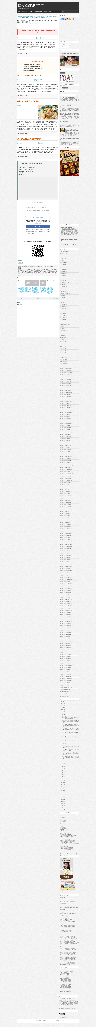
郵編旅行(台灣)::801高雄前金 (65, 610)
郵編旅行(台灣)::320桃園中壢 (65, 443)
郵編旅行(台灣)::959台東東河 (65, 669)
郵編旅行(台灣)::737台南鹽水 (65, 608)
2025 (62, 703)
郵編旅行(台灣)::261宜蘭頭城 (65, 418)
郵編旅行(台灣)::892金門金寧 (65, 652)
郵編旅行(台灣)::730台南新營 (65, 601)
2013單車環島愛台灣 (64, 251)
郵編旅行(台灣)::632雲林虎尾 (65, 564)
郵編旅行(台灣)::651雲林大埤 (65, 575)
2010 (62, 797)
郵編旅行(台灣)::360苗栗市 (65, 460)
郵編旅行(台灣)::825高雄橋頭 (65, 632)
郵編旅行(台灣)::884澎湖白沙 (65, 643)
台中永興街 (62, 308)
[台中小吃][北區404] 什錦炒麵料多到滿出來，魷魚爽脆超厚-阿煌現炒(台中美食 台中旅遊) (43, 290)
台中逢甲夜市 (62, 333)
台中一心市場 (62, 264)
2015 (62, 788)
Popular (62, 94)
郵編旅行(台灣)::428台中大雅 (65, 500)
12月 (63, 714)
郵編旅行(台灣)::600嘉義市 (65, 548)
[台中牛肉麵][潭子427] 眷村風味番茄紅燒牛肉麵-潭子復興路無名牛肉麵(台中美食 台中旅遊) (70, 721)
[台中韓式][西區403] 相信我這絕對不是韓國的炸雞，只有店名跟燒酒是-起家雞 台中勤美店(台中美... (70, 746)
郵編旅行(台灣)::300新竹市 (65, 436)
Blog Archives (72, 94)
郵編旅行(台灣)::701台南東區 (65, 579)
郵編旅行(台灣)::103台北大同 (65, 368)
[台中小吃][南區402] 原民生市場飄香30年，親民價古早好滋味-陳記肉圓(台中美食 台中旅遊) (37, 21)
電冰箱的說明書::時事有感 (64, 691)
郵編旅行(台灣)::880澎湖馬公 (65, 638)
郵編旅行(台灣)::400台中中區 (65, 465)
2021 (62, 711)
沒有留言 (35, 23)
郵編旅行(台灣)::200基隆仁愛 (65, 390)
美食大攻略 (62, 352)
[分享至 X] (21, 263)
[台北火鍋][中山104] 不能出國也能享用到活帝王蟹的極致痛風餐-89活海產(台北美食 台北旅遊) (70, 729)
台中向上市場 (62, 277)
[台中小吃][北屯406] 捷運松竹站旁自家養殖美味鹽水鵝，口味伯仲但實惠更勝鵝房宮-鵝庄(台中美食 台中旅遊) (35, 290)
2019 (62, 780)
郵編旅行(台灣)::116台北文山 (65, 388)
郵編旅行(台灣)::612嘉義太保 (65, 555)
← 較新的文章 (19, 298)
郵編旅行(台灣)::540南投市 (65, 535)
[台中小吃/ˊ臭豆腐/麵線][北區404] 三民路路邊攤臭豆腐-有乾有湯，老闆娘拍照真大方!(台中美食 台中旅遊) (21, 290)
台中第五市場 (62, 319)
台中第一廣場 (62, 313)
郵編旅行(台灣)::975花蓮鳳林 (65, 682)
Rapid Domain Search (63, 1023)
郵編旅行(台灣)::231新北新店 (65, 396)
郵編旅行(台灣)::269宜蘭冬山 (65, 432)
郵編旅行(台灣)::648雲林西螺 (65, 570)
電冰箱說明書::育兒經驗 (64, 696)
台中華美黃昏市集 (63, 330)
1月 (63, 778)
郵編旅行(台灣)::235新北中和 (65, 401)
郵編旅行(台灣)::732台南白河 (65, 603)
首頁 (38, 298)
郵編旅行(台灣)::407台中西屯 (65, 478)
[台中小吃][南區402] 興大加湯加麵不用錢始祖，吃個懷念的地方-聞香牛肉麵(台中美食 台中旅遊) (70, 742)
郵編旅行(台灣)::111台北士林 (65, 381)
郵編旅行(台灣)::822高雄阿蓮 (65, 627)
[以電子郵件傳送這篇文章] (18, 263)
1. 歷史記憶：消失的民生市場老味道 (32, 64)
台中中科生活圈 (63, 269)
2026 (62, 701)
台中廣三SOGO (62, 286)
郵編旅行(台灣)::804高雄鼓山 (65, 616)
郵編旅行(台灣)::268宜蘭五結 (65, 429)
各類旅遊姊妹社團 (47, 11)
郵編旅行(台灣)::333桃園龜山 (65, 449)
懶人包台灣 (20, 15)
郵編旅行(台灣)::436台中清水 (65, 513)
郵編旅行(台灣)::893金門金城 (65, 654)
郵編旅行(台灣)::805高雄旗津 (65, 619)
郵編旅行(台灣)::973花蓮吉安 (65, 678)
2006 (62, 805)
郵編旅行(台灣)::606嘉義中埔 (65, 553)
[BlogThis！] (20, 263)
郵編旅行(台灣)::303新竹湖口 (65, 440)
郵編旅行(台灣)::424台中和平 (65, 495)
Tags (67, 94)
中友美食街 (62, 258)
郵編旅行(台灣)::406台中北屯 (65, 476)
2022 (62, 709)
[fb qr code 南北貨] (37, 250)
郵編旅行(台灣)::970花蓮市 (65, 671)
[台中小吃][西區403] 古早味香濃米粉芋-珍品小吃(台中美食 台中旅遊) (70, 750)
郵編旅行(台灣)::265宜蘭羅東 (65, 425)
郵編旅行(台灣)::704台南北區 (65, 583)
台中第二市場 (62, 317)
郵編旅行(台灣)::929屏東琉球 (65, 658)
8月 (63, 764)
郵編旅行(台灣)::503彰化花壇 (65, 520)
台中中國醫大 (62, 266)
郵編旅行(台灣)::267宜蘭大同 (65, 427)
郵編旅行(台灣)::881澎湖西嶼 (65, 641)
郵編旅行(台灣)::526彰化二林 (65, 531)
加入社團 (37, 226)
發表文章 (63, 44)
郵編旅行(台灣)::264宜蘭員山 (65, 423)
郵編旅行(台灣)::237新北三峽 (65, 405)
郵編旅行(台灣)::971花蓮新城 (65, 674)
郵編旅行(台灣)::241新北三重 (65, 407)
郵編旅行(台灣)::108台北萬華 (65, 377)
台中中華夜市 (62, 273)
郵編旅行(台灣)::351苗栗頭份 (65, 454)
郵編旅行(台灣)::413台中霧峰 (65, 487)
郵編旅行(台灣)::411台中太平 (65, 482)
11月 (63, 716)
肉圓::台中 (38, 16)
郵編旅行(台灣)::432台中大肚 (65, 504)
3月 (63, 774)
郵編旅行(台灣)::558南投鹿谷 (65, 546)
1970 (62, 809)
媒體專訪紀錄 (62, 337)
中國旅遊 (61, 260)
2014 (62, 790)
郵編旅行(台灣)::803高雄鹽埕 (65, 614)
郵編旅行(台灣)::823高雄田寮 (65, 630)
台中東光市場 (62, 299)
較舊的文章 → (56, 298)
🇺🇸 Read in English (25, 53)
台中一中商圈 (62, 262)
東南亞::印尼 (62, 341)
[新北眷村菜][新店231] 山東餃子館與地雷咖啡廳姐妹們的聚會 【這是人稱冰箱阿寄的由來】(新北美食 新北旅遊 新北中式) (69, 114)
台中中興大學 (62, 271)
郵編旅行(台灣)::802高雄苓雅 (65, 612)
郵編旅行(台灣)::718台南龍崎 (65, 594)
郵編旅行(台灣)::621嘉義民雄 (65, 559)
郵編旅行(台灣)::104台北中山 (65, 370)
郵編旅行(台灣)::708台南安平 (65, 586)
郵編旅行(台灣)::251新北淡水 (65, 414)
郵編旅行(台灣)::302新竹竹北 (65, 438)
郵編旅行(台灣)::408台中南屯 (65, 480)
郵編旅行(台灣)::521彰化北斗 (65, 528)
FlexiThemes (35, 1023)
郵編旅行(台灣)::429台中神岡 (65, 502)
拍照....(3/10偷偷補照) (64, 121)
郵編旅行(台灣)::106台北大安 (65, 374)
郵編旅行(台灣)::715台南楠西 (65, 590)
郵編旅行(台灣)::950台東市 (65, 663)
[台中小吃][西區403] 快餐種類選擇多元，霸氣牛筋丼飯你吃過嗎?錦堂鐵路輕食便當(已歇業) (70, 725)
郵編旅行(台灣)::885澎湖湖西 (65, 645)
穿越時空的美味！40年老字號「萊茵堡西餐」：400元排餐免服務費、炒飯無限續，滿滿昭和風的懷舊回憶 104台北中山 (72, 130)
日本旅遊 (61, 339)
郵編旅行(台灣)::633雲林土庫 (65, 566)
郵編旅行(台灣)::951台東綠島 (65, 665)
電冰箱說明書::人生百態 (64, 693)
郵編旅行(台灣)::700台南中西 (65, 577)
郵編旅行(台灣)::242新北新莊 (65, 410)
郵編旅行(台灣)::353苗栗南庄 (65, 456)
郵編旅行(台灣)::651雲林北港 (65, 572)
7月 (63, 766)
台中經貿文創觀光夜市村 (64, 324)
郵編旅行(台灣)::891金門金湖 (65, 649)
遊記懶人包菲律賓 (63, 363)
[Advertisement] (38, 351)
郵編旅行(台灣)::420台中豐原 (65, 491)
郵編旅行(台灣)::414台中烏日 (65, 489)
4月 (63, 772)
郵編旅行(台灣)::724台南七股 (65, 599)
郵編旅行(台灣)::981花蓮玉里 (65, 685)
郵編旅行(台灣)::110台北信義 (65, 379)
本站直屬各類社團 (38, 11)
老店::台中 (34, 16)
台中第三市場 (62, 315)
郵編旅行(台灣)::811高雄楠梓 (65, 621)
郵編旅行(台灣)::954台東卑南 (65, 667)
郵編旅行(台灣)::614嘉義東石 (65, 557)
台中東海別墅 (62, 302)
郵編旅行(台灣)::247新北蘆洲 (65, 412)
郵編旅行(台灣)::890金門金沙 (65, 647)
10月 (63, 761)
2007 (62, 803)
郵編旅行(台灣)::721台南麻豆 (65, 597)
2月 (63, 776)
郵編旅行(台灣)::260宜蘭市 (65, 416)
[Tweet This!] (21, 260)
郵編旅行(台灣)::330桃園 (64, 447)
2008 (62, 801)
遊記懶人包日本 (63, 359)
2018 (62, 782)
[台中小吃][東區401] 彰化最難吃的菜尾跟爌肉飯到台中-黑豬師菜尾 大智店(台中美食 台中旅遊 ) (70, 734)
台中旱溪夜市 (62, 297)
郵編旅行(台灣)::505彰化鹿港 (65, 522)
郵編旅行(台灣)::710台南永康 (65, 588)
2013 (62, 792)
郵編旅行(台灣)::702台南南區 (65, 581)
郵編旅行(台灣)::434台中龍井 (65, 509)
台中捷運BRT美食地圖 (64, 293)
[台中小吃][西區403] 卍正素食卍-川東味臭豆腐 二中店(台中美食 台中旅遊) (70, 718)
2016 (62, 786)
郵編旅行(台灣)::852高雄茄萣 (65, 636)
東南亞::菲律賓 (62, 346)
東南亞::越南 (62, 348)
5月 (63, 770)
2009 (62, 799)
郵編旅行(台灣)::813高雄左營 (65, 623)
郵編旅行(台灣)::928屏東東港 (65, 656)
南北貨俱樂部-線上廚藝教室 (66, 227)
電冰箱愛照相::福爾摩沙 (64, 689)
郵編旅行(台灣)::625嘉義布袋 (65, 561)
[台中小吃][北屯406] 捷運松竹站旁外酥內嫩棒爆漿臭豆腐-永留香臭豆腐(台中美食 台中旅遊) (28, 290)
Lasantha (45, 1023)
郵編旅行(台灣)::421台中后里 (65, 493)
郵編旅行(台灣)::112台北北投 (65, 383)
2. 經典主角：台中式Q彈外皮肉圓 (31, 66)
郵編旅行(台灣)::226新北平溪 (65, 394)
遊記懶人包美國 (63, 361)
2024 (62, 705)
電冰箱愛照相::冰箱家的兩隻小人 (66, 687)
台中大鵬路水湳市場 (63, 282)
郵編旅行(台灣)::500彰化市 (65, 517)
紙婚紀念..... (62, 106)
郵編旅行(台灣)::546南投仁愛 (65, 542)
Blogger (77, 222)
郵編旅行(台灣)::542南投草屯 (65, 537)
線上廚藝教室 (24, 11)
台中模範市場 (62, 306)
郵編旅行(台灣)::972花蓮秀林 (65, 676)
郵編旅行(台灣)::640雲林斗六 (65, 568)
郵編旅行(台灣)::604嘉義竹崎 (65, 550)
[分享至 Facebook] (22, 263)
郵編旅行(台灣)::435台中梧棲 (65, 511)
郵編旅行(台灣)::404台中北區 (65, 473)
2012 (62, 794)
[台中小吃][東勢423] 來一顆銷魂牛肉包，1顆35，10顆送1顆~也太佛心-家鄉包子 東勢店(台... (70, 738)
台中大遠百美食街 (63, 280)
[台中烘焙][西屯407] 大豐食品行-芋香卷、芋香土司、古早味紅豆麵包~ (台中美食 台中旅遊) (69, 98)
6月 (63, 768)
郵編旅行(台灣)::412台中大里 (65, 484)
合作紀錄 (61, 335)
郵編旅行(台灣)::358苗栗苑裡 (65, 458)
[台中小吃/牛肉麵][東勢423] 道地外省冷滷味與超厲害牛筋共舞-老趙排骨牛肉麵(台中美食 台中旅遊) (70, 753)
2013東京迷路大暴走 (64, 253)
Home (19, 11)
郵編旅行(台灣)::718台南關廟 (65, 592)
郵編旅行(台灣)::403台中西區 (65, 471)
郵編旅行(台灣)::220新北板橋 (65, 392)
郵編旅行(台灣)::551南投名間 (65, 544)
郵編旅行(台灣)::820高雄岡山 (65, 625)
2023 (62, 707)
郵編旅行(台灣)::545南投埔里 (65, 539)
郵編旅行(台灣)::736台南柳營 (65, 605)
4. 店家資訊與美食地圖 (29, 70)
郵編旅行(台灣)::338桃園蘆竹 (65, 451)
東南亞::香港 (62, 350)
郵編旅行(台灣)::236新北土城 (65, 403)
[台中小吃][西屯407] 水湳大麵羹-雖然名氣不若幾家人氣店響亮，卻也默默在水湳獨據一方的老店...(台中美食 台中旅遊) (50, 291)
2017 (62, 784)
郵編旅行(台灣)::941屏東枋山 (65, 660)
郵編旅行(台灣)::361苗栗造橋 (65, 462)
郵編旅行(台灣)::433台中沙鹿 (65, 506)
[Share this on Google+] (23, 260)
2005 (62, 807)
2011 (62, 795)
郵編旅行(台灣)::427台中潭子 (65, 498)
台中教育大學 (62, 295)
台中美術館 (62, 326)
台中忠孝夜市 (62, 291)
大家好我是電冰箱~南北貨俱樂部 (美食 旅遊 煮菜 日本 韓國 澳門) (31, 5)
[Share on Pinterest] (25, 260)
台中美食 (30, 16)
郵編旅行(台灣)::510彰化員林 (65, 526)
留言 (62, 46)
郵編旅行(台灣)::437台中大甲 (65, 515)
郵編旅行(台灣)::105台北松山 (65, 372)
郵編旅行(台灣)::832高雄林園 (65, 634)
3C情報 (30, 11)
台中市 (26, 16)
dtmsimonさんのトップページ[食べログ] (69, 244)
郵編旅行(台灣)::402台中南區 (46, 16)
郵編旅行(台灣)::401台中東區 (65, 467)
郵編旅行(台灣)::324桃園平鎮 (65, 445)
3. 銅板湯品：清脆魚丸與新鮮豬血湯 (32, 68)
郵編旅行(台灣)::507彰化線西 (65, 524)
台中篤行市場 (62, 321)
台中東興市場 (62, 304)
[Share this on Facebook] (20, 260)
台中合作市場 (62, 275)
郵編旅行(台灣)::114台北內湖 (65, 385)
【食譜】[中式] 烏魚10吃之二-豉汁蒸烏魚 (68, 228)
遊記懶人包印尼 (63, 355)
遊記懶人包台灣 (63, 357)
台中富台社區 (62, 284)
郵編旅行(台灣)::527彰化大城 (65, 533)
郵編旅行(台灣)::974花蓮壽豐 (65, 680)
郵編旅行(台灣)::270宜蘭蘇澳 (65, 434)
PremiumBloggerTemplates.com (53, 1023)
